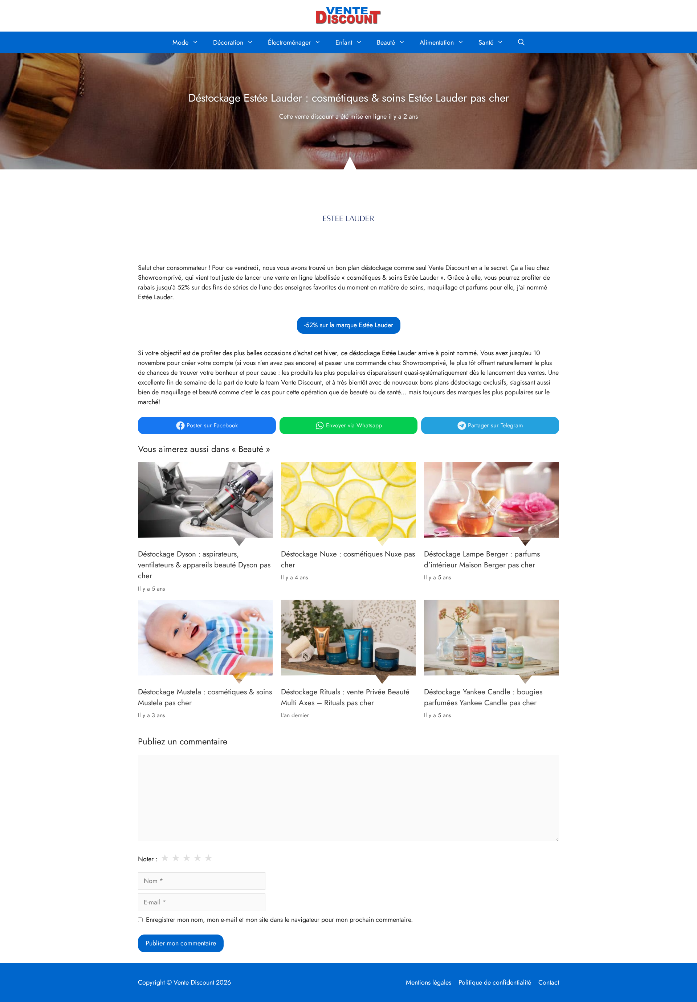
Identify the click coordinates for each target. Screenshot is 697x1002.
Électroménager (289, 42)
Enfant (343, 42)
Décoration (228, 42)
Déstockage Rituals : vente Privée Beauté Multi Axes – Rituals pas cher (345, 697)
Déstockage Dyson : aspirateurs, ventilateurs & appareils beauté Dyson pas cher (204, 565)
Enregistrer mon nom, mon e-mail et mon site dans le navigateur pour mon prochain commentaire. (279, 919)
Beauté (386, 42)
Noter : (147, 859)
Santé (485, 42)
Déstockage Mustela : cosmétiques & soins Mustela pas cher (205, 697)
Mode (180, 42)
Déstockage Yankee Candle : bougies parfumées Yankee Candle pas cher (483, 697)
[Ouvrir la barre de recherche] (521, 42)
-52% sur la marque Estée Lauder (348, 325)
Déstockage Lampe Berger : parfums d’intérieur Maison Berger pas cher (482, 559)
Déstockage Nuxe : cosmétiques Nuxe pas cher (348, 559)
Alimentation (437, 42)
